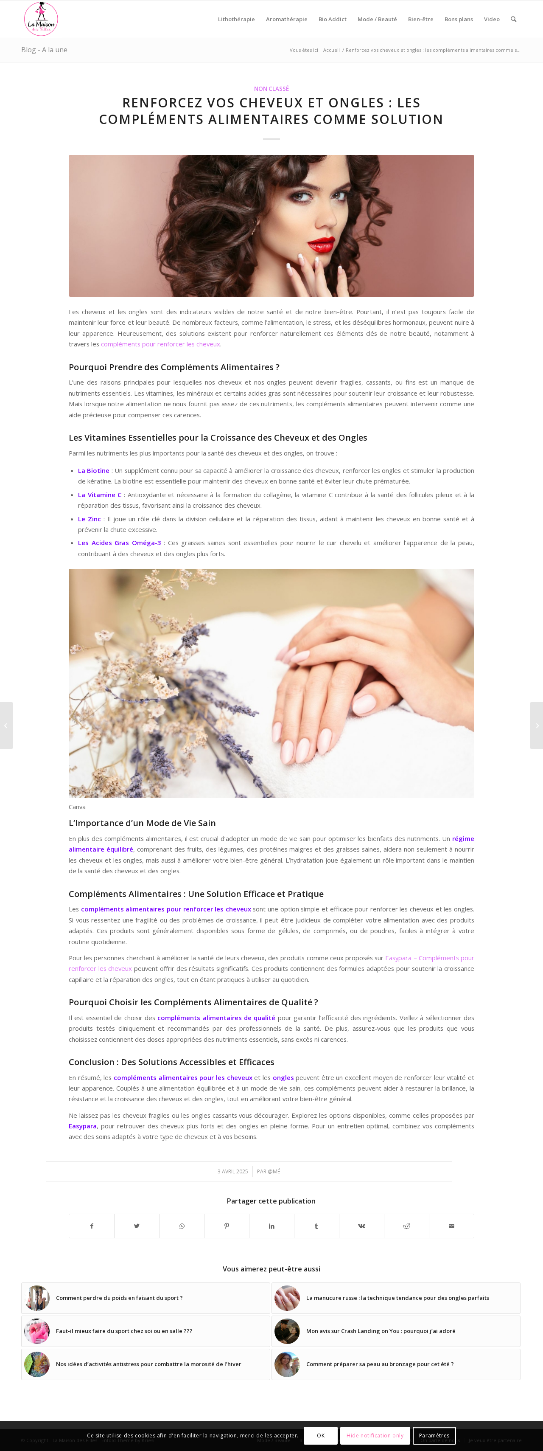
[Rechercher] (513, 19)
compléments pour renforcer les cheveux (160, 344)
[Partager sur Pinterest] (226, 1226)
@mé (274, 1171)
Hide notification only (375, 1436)
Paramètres (434, 1436)
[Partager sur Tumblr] (316, 1226)
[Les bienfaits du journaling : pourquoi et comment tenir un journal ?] (536, 725)
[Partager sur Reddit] (406, 1226)
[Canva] (271, 226)
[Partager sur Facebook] (91, 1226)
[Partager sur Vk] (361, 1226)
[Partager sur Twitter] (137, 1226)
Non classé (271, 89)
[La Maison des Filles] (41, 19)
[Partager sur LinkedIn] (271, 1226)
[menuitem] (236, 19)
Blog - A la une (44, 49)
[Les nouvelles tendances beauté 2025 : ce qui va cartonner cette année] (6, 725)
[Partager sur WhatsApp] (182, 1226)
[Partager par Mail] (451, 1226)
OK (321, 1436)
